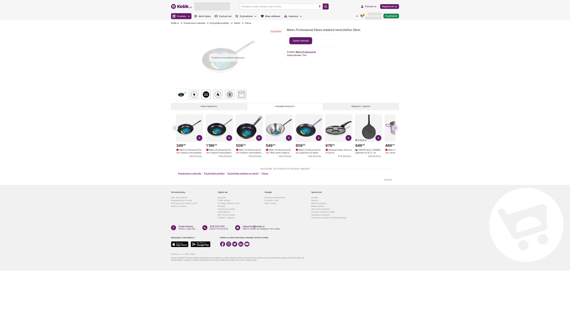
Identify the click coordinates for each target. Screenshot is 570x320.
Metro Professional (306, 52)
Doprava (222, 197)
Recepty (221, 206)
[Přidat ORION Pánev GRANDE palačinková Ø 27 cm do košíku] (378, 138)
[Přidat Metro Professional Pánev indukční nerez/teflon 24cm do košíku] (199, 138)
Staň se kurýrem (318, 203)
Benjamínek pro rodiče (181, 200)
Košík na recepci (178, 206)
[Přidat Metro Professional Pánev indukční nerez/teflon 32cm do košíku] (229, 138)
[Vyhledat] (326, 6)
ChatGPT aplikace (226, 217)
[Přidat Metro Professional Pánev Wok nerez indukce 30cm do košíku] (289, 138)
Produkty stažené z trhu (229, 203)
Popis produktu (209, 106)
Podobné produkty (285, 106)
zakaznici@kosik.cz (254, 226)
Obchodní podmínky (320, 209)
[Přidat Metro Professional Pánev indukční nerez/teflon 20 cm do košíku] (259, 138)
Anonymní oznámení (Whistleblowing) (328, 217)
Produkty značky (361, 106)
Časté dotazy (224, 200)
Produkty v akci (272, 200)
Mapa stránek (317, 206)
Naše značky (271, 203)
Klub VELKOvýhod (179, 197)
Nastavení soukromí (320, 215)
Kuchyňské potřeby (214, 173)
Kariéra (314, 200)
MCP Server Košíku (226, 215)
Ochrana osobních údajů (322, 212)
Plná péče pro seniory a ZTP (184, 203)
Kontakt (314, 197)
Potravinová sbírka (226, 209)
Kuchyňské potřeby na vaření (243, 173)
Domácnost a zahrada (189, 173)
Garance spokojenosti (275, 197)
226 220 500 (217, 226)
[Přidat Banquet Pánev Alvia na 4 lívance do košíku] (349, 138)
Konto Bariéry (224, 212)
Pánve (265, 173)
